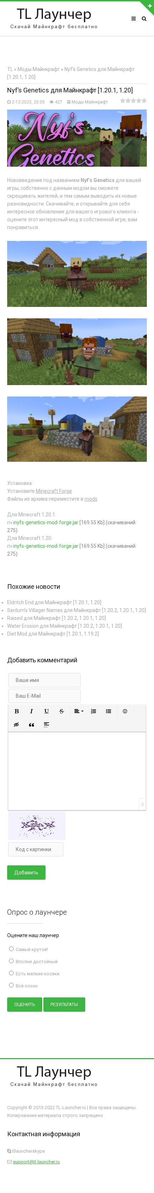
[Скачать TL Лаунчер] (53, 18)
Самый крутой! (31, 949)
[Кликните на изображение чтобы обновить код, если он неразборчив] (37, 838)
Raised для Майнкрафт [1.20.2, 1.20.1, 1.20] (56, 618)
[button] (16, 711)
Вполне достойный (36, 961)
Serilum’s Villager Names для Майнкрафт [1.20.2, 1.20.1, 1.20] (76, 610)
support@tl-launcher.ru (36, 1161)
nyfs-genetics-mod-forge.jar (46, 522)
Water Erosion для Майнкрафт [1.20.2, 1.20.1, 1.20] (64, 626)
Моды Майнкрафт (90, 102)
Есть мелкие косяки (37, 973)
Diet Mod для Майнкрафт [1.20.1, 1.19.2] (53, 634)
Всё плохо (26, 986)
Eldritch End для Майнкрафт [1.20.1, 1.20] (54, 602)
